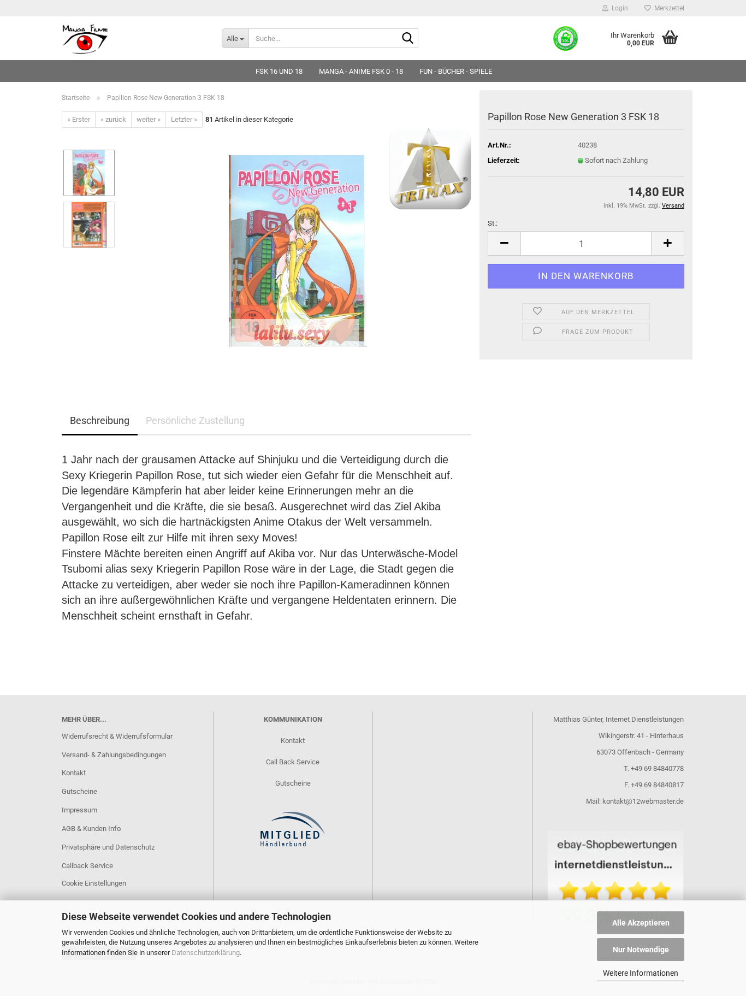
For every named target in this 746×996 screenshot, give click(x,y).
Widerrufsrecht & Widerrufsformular (117, 736)
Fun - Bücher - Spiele (455, 71)
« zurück (113, 119)
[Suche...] (408, 39)
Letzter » (184, 119)
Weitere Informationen (640, 973)
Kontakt (74, 773)
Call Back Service (292, 762)
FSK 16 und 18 (279, 71)
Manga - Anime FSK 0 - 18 (361, 71)
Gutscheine (79, 791)
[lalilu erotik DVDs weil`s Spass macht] (133, 38)
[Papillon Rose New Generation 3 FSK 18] (298, 250)
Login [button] (618, 8)
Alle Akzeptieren (641, 922)
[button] (504, 243)
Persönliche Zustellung (195, 420)
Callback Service (87, 866)
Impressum (79, 810)
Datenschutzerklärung (205, 952)
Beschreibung (99, 420)
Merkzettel (667, 8)
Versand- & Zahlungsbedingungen (114, 755)
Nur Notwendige (641, 949)
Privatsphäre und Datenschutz (108, 847)
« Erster (78, 119)
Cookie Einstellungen (94, 883)
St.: (493, 223)
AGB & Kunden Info (91, 828)
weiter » (149, 119)
